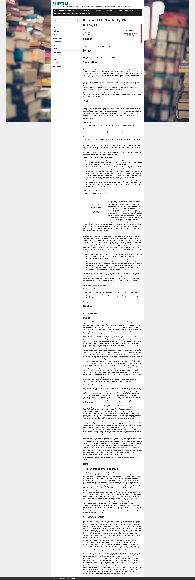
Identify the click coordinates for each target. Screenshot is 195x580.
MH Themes (73, 578)
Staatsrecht (66, 14)
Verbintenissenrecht (85, 14)
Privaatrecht (57, 14)
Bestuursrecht (72, 10)
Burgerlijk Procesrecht (84, 10)
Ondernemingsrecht (130, 10)
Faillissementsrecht (98, 10)
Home (55, 10)
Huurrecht (119, 10)
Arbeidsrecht (62, 10)
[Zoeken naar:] (66, 20)
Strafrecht (75, 14)
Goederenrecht (110, 10)
